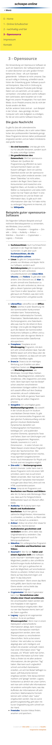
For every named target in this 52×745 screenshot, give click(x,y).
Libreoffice (16, 304)
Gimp (13, 488)
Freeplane (16, 344)
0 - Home (8, 18)
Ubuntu (14, 276)
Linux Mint (37, 273)
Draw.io (14, 361)
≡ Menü (7, 10)
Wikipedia (19, 207)
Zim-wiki (15, 465)
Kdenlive (15, 543)
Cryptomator (17, 592)
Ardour (14, 523)
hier (39, 279)
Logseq (14, 615)
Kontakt (8, 44)
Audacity (15, 505)
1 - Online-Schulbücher (16, 24)
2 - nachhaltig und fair (15, 29)
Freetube (15, 710)
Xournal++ (16, 551)
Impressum (10, 39)
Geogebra (15, 404)
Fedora (26, 276)
